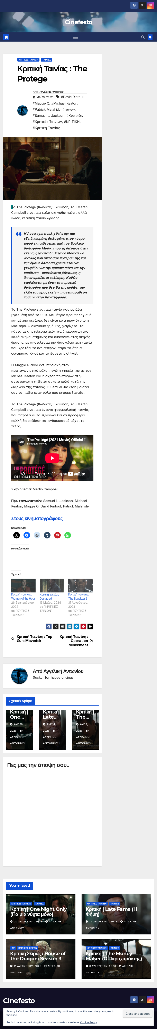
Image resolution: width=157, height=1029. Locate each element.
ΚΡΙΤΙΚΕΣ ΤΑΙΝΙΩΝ (28, 59)
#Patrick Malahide (47, 109)
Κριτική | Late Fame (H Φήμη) (111, 911)
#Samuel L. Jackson (48, 116)
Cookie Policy (88, 1022)
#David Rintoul (72, 97)
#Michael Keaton (64, 103)
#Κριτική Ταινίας (46, 128)
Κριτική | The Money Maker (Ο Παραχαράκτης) (114, 956)
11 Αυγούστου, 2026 (28, 966)
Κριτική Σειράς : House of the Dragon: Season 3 (38, 956)
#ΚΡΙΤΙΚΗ (72, 122)
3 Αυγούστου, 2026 (103, 966)
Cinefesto (78, 22)
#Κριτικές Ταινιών (47, 122)
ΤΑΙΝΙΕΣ (46, 59)
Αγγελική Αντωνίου (51, 92)
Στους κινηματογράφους (37, 518)
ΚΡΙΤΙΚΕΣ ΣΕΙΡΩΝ (27, 948)
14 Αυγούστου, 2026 (103, 921)
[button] (143, 37)
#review (69, 109)
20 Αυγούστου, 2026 (28, 921)
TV (13, 948)
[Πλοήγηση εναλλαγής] (75, 37)
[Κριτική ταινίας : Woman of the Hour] (23, 585)
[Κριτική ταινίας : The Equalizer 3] (80, 585)
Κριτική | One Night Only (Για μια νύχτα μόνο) (38, 911)
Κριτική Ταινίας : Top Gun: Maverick (34, 639)
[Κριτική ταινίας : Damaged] (52, 585)
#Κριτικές (74, 116)
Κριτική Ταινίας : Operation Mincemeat (74, 641)
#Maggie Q (41, 103)
